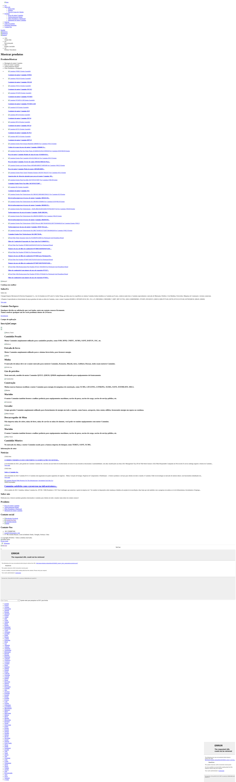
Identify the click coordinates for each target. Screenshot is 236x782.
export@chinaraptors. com (12, 533)
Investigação (4, 316)
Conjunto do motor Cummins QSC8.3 (20, 89)
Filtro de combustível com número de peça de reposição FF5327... (28, 270)
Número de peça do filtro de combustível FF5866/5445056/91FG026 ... (30, 248)
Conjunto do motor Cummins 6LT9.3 (20, 133)
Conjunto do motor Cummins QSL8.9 (20, 82)
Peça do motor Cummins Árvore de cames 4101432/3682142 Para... (29, 162)
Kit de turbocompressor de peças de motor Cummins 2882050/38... (29, 220)
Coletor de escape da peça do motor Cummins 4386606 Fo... (26, 147)
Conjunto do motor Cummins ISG (19, 191)
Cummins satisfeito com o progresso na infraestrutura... (30, 486)
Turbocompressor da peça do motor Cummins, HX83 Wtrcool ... (28, 227)
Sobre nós (7, 7)
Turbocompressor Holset (15, 17)
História (10, 10)
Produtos (7, 13)
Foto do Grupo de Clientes (16, 12)
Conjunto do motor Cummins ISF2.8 (19, 125)
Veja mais (3, 302)
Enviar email (4, 541)
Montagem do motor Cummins (17, 20)
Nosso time (11, 8)
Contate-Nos (8, 27)
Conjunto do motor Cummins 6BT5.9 (20, 140)
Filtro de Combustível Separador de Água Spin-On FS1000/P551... (29, 241)
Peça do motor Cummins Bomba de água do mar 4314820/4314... (28, 154)
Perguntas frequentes (10, 25)
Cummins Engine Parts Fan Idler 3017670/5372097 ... (24, 183)
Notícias (6, 22)
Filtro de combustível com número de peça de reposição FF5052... (28, 277)
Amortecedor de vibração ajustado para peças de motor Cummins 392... (30, 176)
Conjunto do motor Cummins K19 (19, 111)
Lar (5, 5)
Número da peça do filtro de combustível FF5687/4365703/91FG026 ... (30, 263)
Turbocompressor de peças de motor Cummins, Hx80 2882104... (28, 212)
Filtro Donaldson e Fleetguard (17, 18)
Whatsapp (7, 543)
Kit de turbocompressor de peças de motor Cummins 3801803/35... (29, 205)
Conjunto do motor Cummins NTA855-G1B (22, 104)
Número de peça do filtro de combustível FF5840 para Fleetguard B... (29, 256)
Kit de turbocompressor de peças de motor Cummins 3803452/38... (29, 198)
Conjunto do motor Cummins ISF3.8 (19, 118)
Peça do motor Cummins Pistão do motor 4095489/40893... (26, 169)
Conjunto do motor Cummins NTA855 (20, 96)
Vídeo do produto (9, 23)
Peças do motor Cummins (15, 15)
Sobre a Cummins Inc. (11, 472)
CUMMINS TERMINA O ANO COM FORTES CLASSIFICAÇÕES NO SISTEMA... (31, 460)
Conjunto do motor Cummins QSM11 (20, 75)
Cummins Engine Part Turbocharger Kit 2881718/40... (25, 234)
